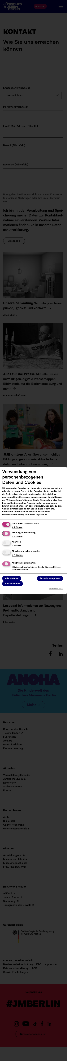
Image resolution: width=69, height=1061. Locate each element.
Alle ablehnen (11, 578)
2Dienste (17, 527)
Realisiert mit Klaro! (56, 588)
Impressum (41, 515)
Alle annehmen (12, 583)
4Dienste (17, 555)
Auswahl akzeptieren (50, 578)
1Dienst (16, 546)
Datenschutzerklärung (13, 515)
